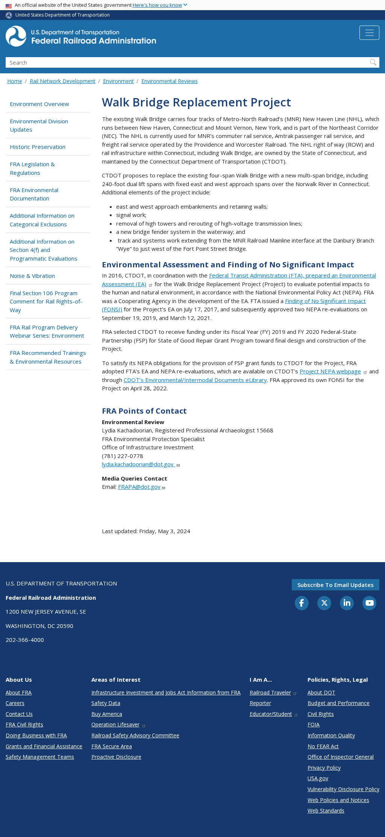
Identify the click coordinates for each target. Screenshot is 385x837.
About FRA (19, 692)
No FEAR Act (323, 746)
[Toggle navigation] (369, 33)
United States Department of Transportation (62, 15)
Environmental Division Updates (39, 125)
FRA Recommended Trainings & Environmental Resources (48, 357)
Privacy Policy (324, 767)
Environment (118, 81)
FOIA (314, 724)
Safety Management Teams (40, 756)
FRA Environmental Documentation (34, 194)
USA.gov (318, 778)
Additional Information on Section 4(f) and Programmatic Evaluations (43, 250)
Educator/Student (271, 713)
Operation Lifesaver (115, 724)
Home (14, 81)
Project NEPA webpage (330, 371)
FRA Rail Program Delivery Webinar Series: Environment (47, 331)
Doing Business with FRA (36, 735)
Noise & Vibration (32, 275)
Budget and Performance (339, 703)
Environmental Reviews (169, 81)
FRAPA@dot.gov (139, 486)
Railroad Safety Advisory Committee (135, 735)
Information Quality (331, 735)
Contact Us (19, 713)
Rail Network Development (62, 81)
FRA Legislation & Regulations (32, 168)
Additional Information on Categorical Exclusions (42, 220)
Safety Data (105, 703)
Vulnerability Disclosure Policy (343, 789)
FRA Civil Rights (24, 724)
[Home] (81, 38)
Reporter (260, 703)
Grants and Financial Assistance (44, 746)
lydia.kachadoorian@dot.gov (138, 464)
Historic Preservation (37, 146)
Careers (15, 703)
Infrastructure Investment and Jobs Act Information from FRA (166, 692)
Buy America (106, 713)
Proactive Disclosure (116, 756)
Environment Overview (39, 104)
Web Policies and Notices (338, 800)
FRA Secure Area (111, 746)
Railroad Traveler (270, 692)
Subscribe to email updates (335, 584)
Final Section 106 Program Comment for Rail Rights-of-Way (46, 301)
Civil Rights (321, 713)
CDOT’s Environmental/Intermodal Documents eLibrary (195, 380)
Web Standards (326, 810)
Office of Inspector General (341, 756)
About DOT (321, 692)
